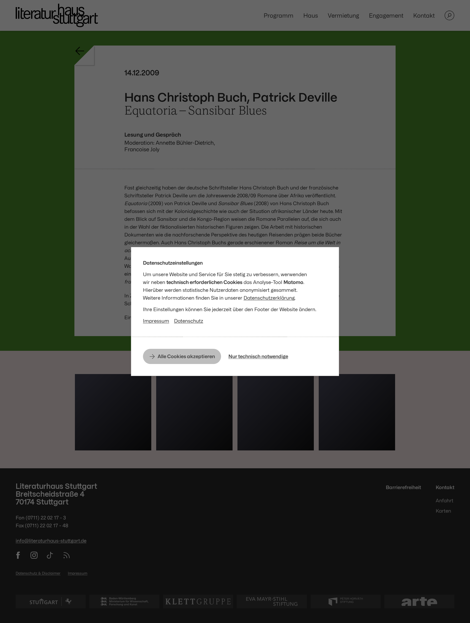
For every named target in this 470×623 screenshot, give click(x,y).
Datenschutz (188, 321)
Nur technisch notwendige (258, 356)
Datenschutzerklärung (269, 298)
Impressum (156, 321)
